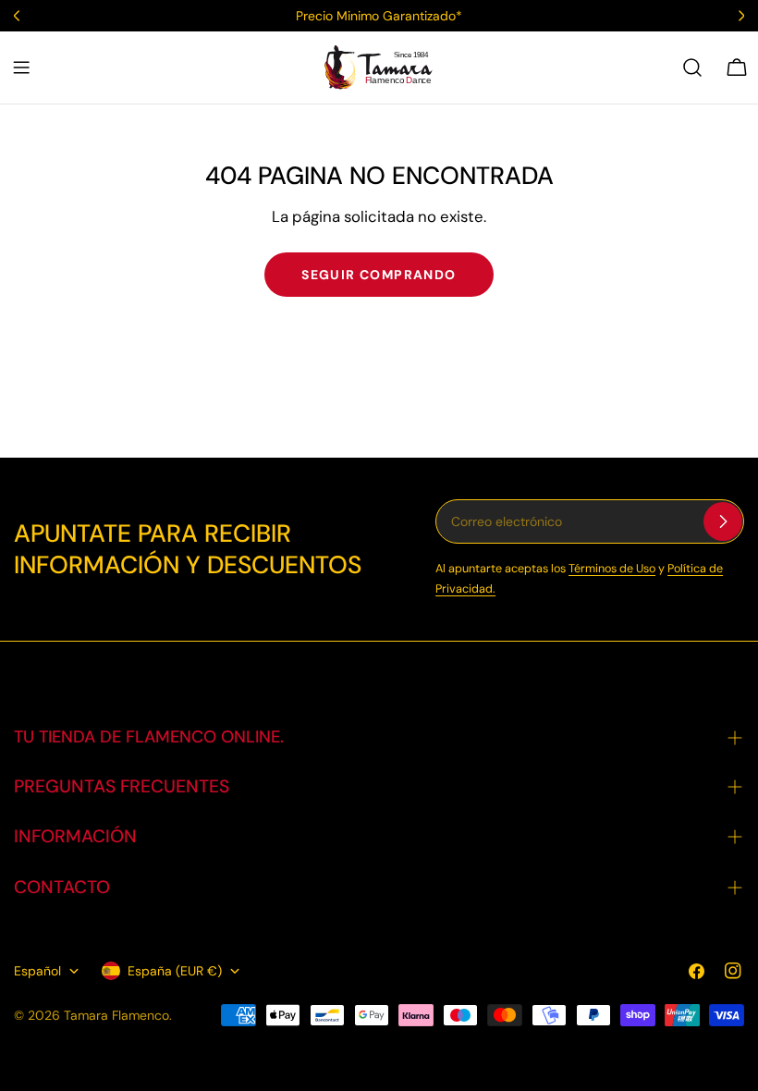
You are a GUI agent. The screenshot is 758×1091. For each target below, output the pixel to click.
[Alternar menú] (21, 67)
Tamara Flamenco (116, 1015)
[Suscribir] (722, 521)
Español (37, 970)
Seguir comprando (378, 274)
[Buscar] (692, 67)
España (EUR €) (175, 970)
